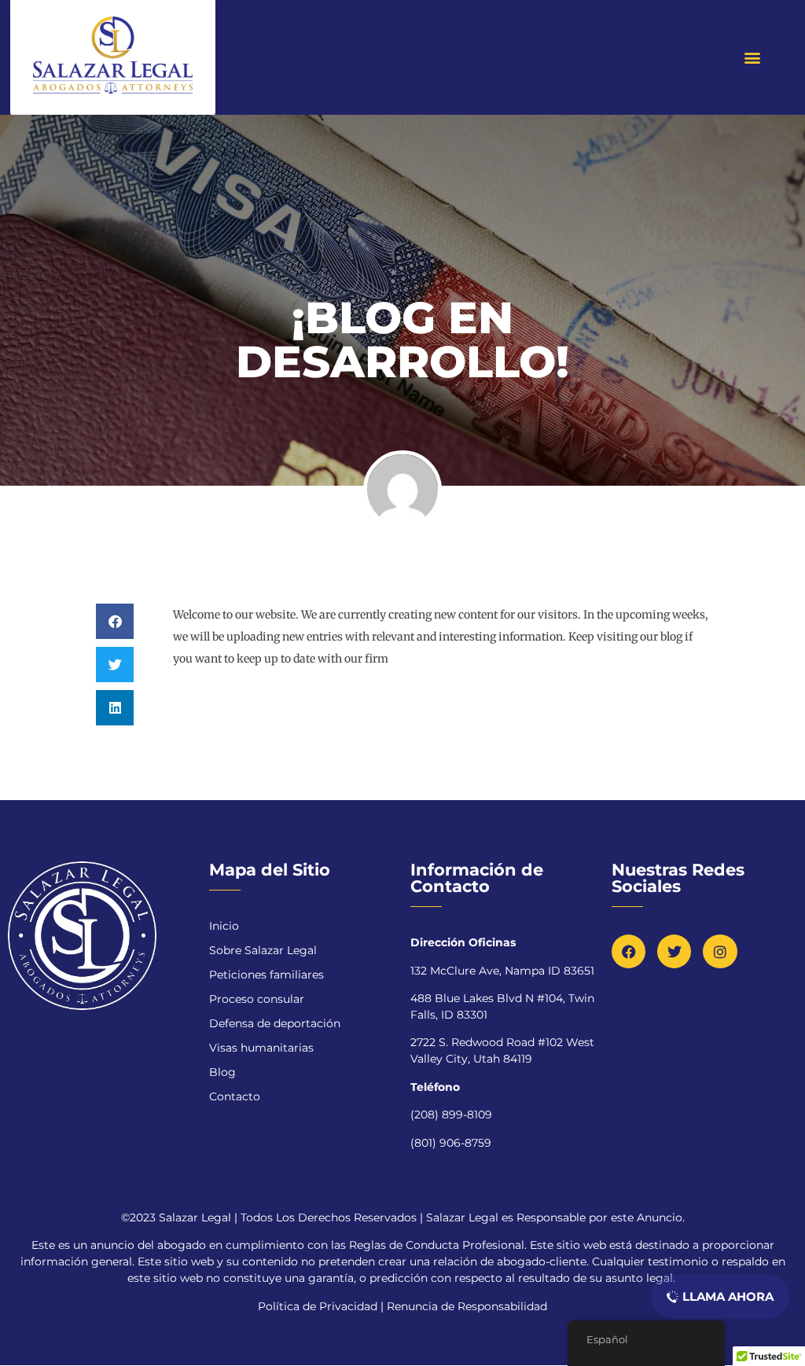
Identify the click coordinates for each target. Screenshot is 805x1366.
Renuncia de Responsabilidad (467, 1306)
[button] (753, 58)
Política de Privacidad (319, 1306)
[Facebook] (628, 951)
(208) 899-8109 (451, 1114)
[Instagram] (720, 951)
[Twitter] (674, 951)
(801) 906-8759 (450, 1143)
